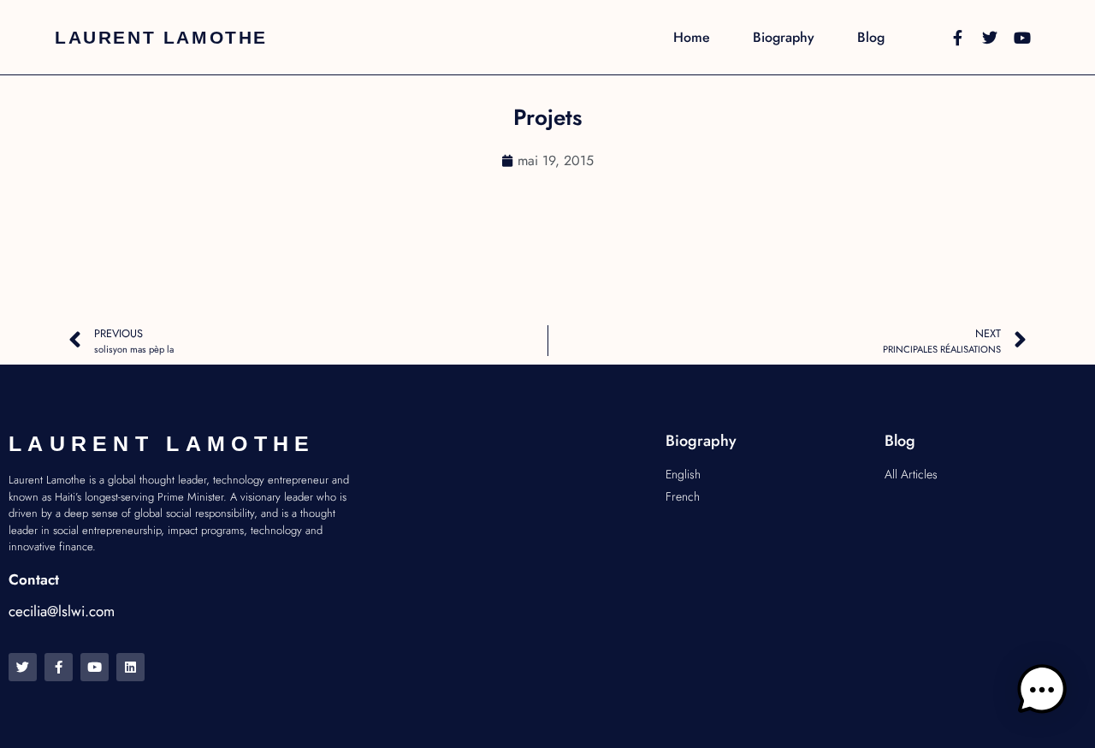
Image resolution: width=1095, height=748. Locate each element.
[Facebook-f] (957, 37)
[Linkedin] (130, 667)
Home (691, 37)
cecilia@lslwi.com (62, 611)
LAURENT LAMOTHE (161, 37)
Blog (871, 37)
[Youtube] (1022, 37)
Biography (783, 37)
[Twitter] (989, 37)
